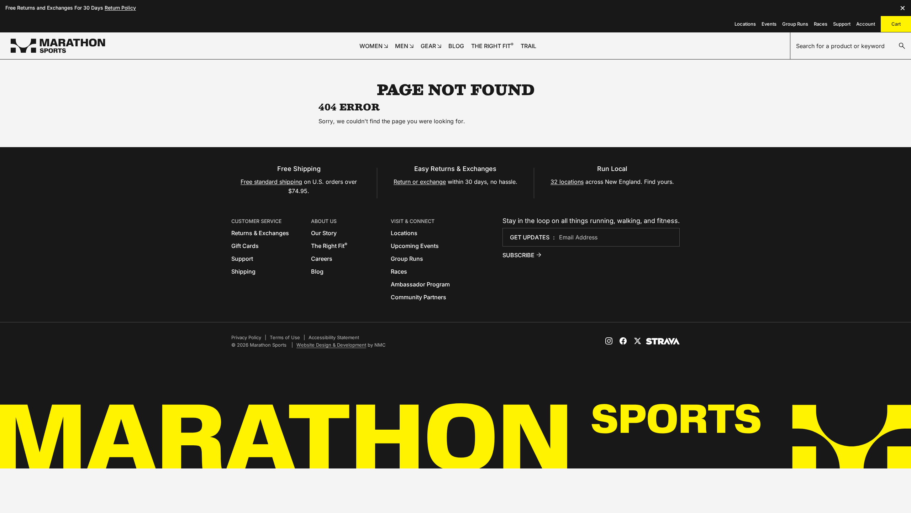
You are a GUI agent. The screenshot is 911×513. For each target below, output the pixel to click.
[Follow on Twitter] (637, 341)
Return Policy (120, 8)
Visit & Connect (413, 221)
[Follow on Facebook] (623, 341)
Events (769, 24)
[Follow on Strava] (663, 341)
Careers (321, 258)
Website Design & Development (331, 345)
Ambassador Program (420, 284)
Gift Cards (245, 245)
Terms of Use (285, 337)
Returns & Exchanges (260, 233)
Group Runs (795, 24)
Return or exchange (420, 181)
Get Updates (529, 237)
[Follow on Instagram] (609, 341)
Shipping (243, 271)
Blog (317, 271)
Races (820, 24)
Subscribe (518, 255)
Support (842, 24)
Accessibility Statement (334, 337)
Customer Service (256, 221)
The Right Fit (329, 245)
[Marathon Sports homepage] (58, 45)
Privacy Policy (246, 337)
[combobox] (850, 45)
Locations (745, 24)
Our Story (324, 233)
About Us (324, 221)
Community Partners (418, 297)
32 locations (567, 181)
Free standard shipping (271, 181)
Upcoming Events (415, 245)
